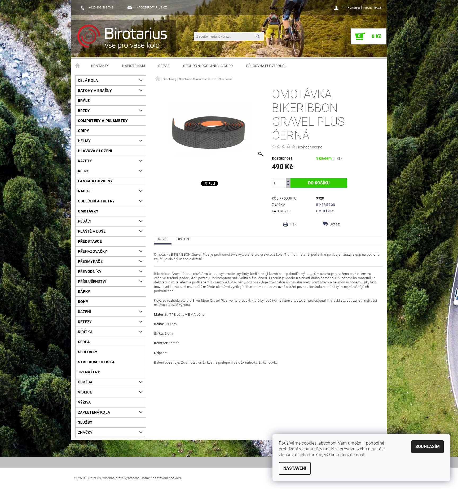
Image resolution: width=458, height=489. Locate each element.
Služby (85, 422)
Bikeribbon (325, 205)
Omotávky (88, 211)
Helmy (84, 141)
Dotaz (334, 224)
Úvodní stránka (78, 66)
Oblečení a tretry (96, 201)
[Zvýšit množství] (288, 180)
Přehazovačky (92, 251)
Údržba (85, 382)
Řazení (84, 312)
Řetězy (85, 322)
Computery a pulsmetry (103, 121)
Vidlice (85, 392)
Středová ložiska (96, 362)
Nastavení (294, 468)
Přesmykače (90, 261)
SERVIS (164, 66)
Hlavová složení (95, 151)
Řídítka (85, 332)
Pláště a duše (91, 231)
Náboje (85, 191)
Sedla (84, 342)
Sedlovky (88, 352)
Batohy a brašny (95, 90)
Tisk (293, 224)
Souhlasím (427, 446)
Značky (85, 432)
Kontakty (100, 66)
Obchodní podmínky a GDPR (208, 66)
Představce (90, 241)
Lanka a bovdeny (95, 181)
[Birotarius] (125, 39)
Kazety (85, 161)
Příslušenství (92, 281)
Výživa (84, 402)
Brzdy (84, 110)
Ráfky (84, 291)
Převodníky (90, 271)
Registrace (372, 8)
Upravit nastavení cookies (160, 478)
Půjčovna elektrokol (266, 66)
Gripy (83, 131)
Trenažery (89, 372)
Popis (162, 239)
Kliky (83, 171)
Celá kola (88, 80)
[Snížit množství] (288, 185)
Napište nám (133, 66)
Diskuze (183, 239)
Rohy (83, 302)
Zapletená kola (94, 412)
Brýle (84, 100)
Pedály (85, 221)
